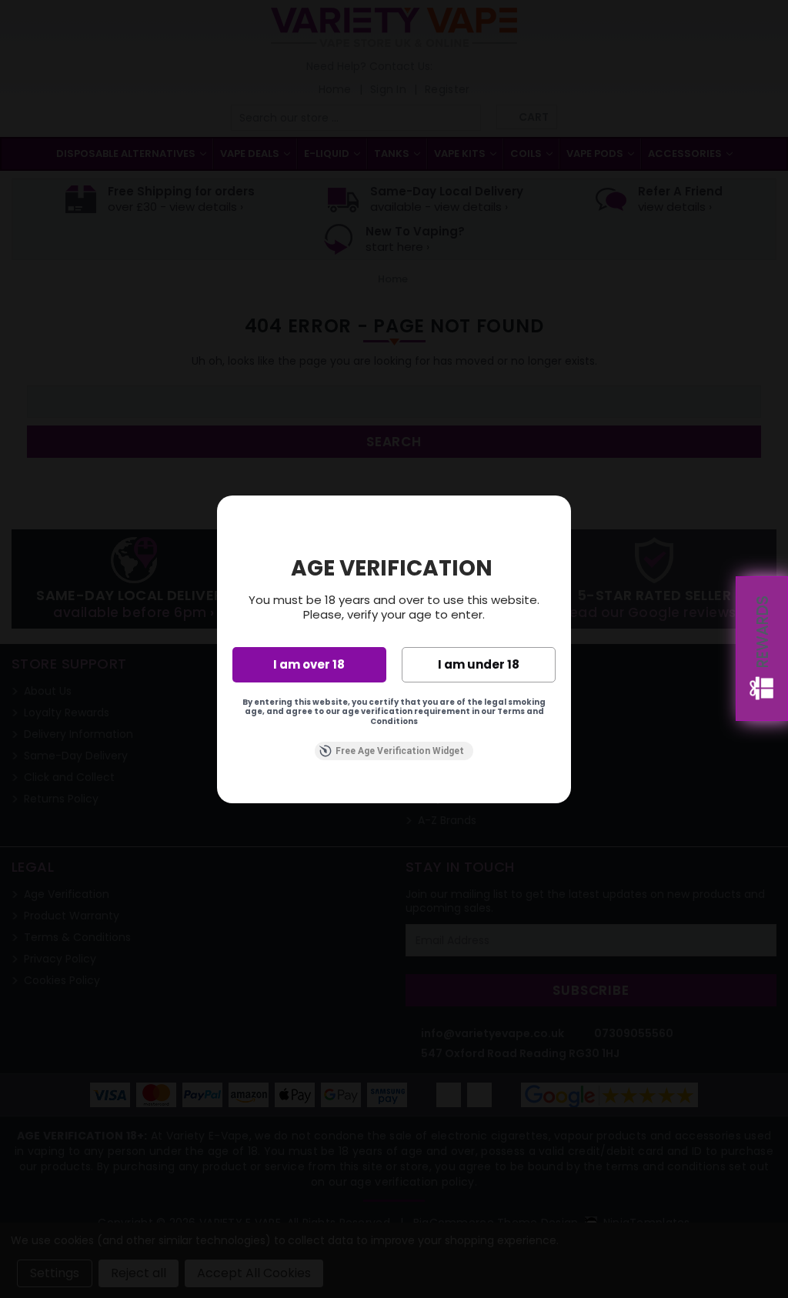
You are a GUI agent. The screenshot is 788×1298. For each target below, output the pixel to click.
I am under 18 (478, 664)
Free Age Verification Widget (400, 751)
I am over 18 (309, 664)
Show (761, 648)
